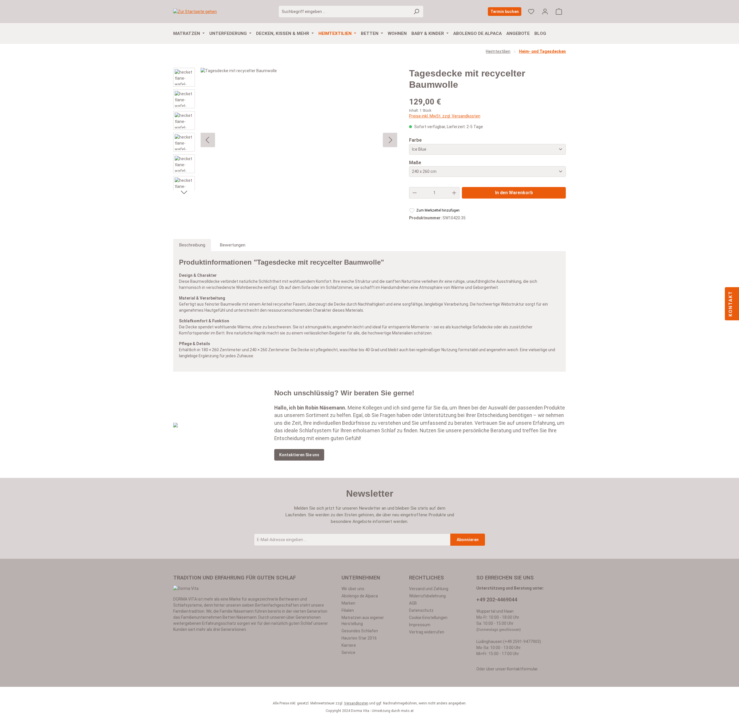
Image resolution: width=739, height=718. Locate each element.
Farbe (415, 140)
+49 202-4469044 (496, 600)
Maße (415, 162)
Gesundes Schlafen (359, 631)
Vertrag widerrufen (426, 632)
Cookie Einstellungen (428, 617)
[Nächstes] (184, 192)
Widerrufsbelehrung (427, 596)
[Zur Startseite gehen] (195, 11)
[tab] (192, 245)
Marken (348, 603)
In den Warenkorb (514, 192)
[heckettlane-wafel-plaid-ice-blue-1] (299, 140)
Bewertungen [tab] (232, 245)
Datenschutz (421, 610)
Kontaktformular (522, 669)
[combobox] (344, 11)
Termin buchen (504, 11)
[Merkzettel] (531, 11)
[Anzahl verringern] (414, 193)
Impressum (419, 624)
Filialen (347, 610)
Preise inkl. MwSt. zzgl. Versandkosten (444, 116)
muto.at (407, 711)
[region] (285, 140)
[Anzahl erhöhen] (454, 193)
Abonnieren (468, 539)
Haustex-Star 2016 (359, 638)
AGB (413, 603)
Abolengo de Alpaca (359, 596)
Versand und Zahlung (428, 588)
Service (348, 652)
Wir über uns (352, 588)
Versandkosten (356, 703)
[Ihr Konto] (545, 11)
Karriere (348, 645)
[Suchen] (416, 11)
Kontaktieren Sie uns (299, 455)
